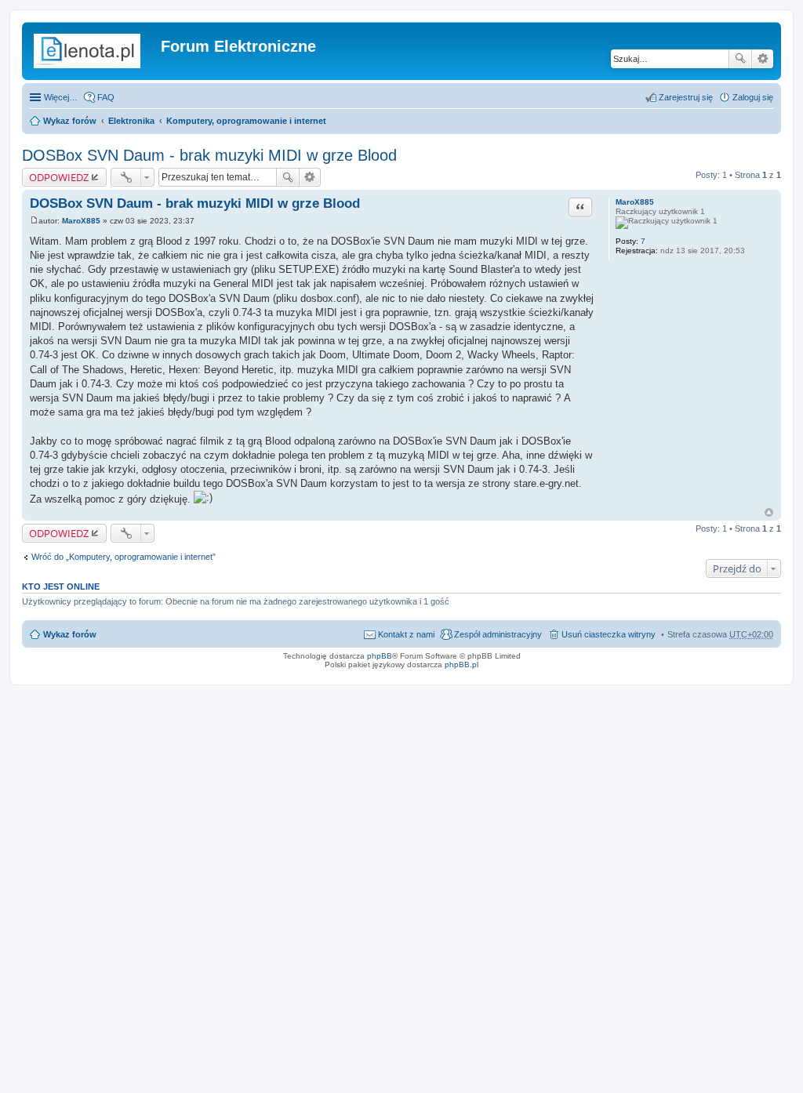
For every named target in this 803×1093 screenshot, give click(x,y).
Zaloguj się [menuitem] (752, 97)
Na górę (769, 512)
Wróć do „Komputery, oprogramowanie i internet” (123, 556)
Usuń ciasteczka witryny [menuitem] (608, 634)
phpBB (379, 656)
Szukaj (740, 58)
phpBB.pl (461, 664)
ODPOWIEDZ (59, 177)
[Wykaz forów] (93, 51)
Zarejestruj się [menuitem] (686, 97)
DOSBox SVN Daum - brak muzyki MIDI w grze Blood (209, 155)
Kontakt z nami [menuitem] (406, 634)
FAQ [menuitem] (105, 97)
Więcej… (61, 97)
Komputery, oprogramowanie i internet (246, 120)
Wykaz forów (69, 120)
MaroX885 (635, 202)
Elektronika (131, 120)
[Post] (34, 220)
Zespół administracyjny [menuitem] (498, 634)
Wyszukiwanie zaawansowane (762, 58)
